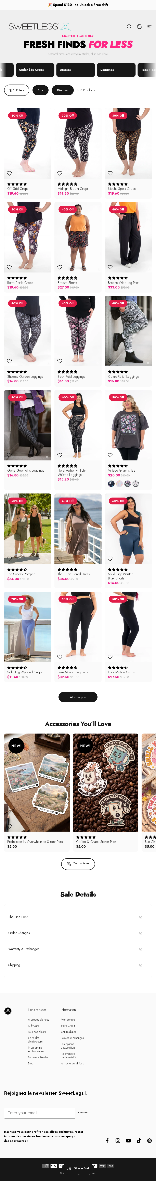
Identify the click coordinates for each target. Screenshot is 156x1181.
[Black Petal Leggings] (78, 331)
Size (40, 90)
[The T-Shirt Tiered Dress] (78, 528)
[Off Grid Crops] (27, 143)
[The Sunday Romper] (27, 528)
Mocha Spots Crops (122, 188)
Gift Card (33, 1026)
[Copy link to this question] (140, 917)
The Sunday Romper (21, 574)
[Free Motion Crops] (128, 627)
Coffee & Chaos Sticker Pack (96, 841)
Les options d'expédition (68, 1045)
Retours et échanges (72, 1038)
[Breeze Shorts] (78, 237)
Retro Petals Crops (20, 282)
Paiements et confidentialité (68, 1055)
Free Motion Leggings (73, 672)
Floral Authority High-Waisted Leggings (72, 472)
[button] (17, 184)
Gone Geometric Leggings (25, 470)
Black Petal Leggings (71, 376)
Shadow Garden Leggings (25, 376)
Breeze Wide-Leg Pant (123, 282)
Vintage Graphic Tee (121, 470)
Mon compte (68, 1019)
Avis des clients (37, 1032)
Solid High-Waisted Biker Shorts (120, 576)
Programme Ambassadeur (36, 1049)
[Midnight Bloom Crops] (78, 143)
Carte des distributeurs (35, 1039)
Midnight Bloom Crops (73, 188)
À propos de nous (38, 1019)
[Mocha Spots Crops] (128, 143)
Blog (30, 1063)
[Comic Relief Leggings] (128, 331)
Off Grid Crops (17, 188)
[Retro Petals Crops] (27, 237)
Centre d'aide (68, 1032)
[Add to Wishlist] (9, 173)
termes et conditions (72, 1063)
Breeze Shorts (67, 282)
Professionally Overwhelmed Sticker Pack (35, 841)
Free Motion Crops (121, 672)
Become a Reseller (38, 1057)
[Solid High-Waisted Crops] (27, 627)
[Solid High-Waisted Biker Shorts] (128, 528)
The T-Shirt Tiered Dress (74, 574)
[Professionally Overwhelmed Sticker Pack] (37, 783)
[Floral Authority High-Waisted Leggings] (78, 425)
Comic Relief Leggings (123, 376)
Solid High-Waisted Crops (24, 672)
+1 (142, 484)
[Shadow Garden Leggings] (27, 331)
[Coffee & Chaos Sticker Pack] (106, 783)
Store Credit (68, 1026)
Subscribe (82, 1112)
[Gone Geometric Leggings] (27, 425)
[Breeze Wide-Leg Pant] (128, 237)
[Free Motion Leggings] (78, 627)
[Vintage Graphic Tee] (128, 425)
